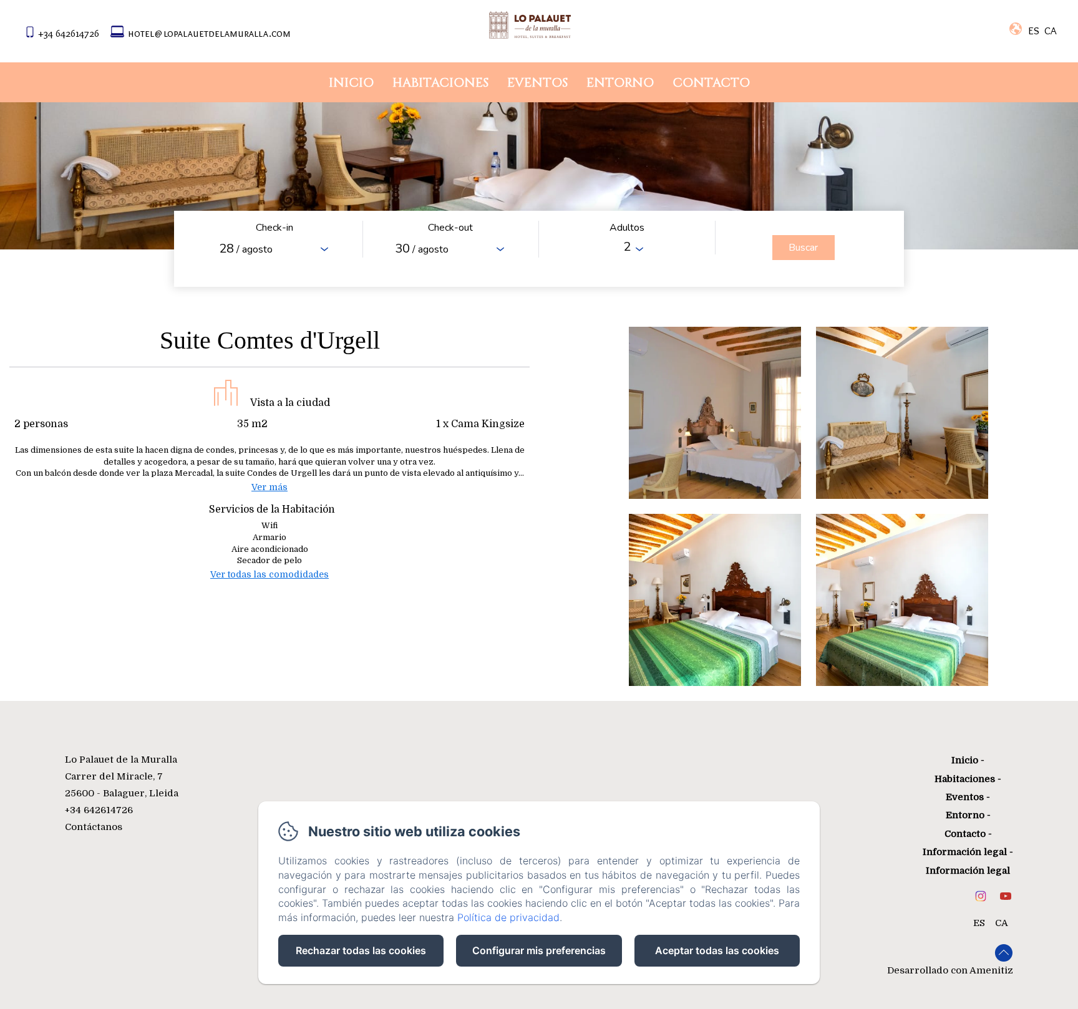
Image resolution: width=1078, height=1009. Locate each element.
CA (1001, 923)
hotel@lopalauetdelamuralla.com (209, 33)
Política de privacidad (508, 917)
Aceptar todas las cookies (717, 950)
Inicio (351, 82)
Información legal (965, 851)
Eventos (537, 82)
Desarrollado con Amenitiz (950, 970)
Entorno (620, 82)
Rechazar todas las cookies (361, 950)
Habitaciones (440, 82)
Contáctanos (93, 827)
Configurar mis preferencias (539, 950)
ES (979, 923)
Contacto (711, 82)
